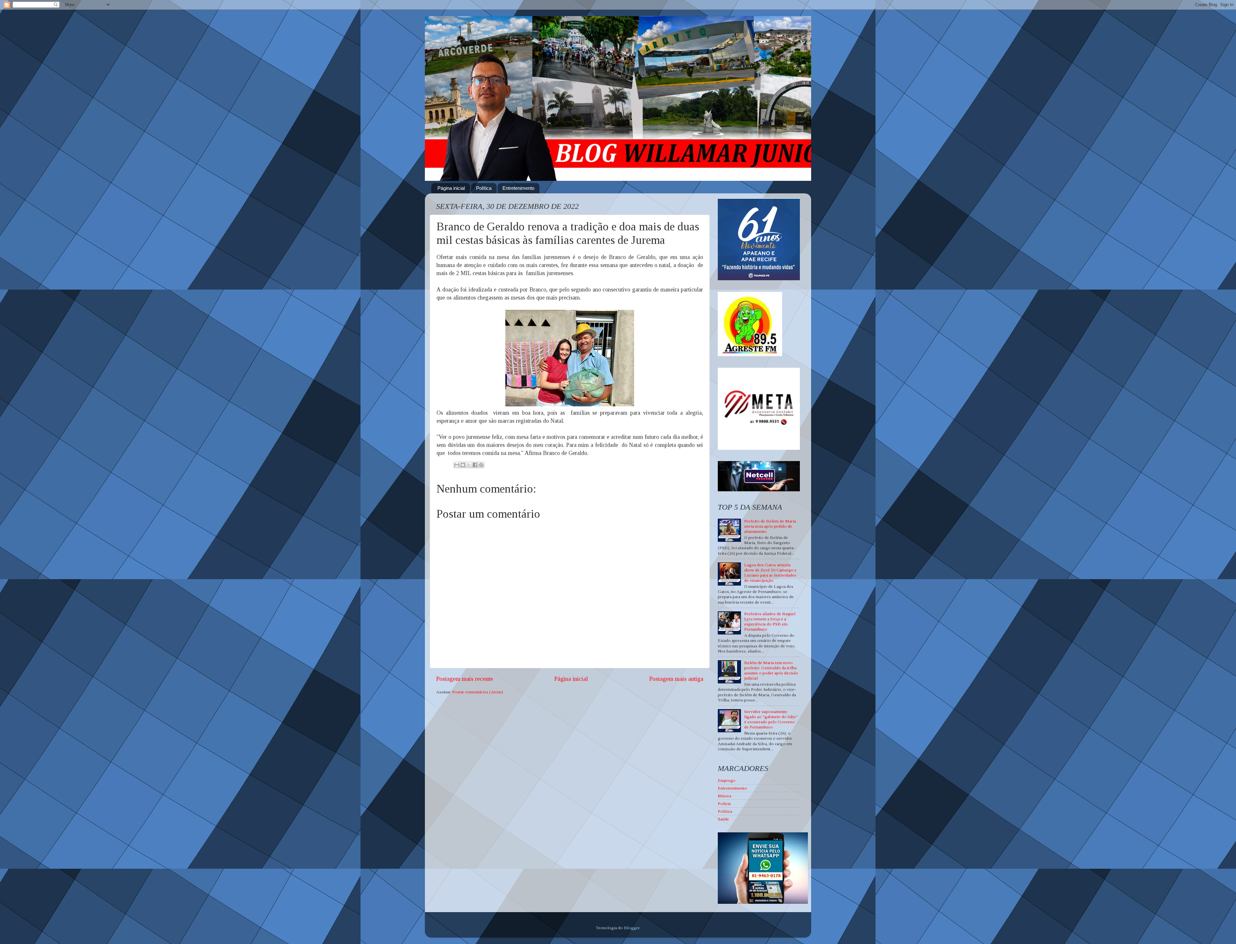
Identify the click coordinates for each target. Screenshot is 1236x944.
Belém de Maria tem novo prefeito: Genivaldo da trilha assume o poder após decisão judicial (771, 670)
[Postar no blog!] (463, 465)
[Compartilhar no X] (469, 465)
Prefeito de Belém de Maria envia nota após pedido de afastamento (770, 526)
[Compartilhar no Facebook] (475, 465)
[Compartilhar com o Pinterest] (481, 465)
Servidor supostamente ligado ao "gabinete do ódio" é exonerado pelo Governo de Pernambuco (771, 719)
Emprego (726, 780)
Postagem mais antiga (676, 678)
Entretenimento (518, 188)
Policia (724, 803)
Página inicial (451, 188)
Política (484, 188)
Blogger (632, 927)
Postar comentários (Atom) (477, 691)
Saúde (723, 819)
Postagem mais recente (464, 678)
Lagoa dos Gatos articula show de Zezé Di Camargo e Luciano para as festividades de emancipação (770, 572)
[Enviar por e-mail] (457, 465)
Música (724, 795)
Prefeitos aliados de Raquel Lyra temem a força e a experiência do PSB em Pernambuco (769, 621)
